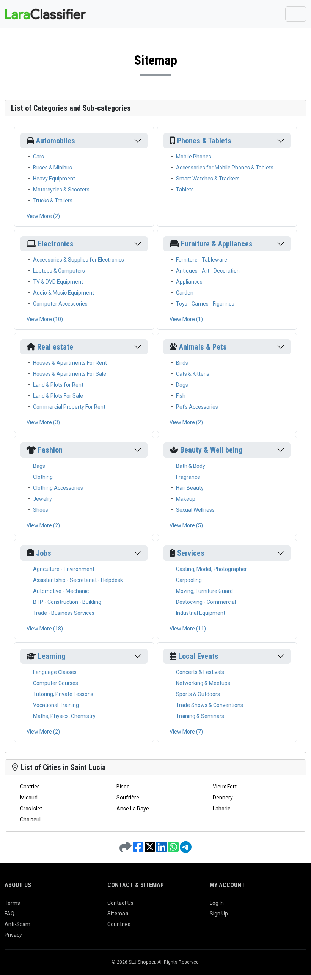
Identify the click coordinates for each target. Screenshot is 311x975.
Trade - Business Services (63, 613)
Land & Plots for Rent (58, 385)
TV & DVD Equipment (58, 282)
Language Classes (55, 672)
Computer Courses (55, 683)
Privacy (13, 935)
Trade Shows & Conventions (209, 705)
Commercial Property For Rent (69, 407)
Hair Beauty (190, 488)
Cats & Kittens (192, 374)
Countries (118, 924)
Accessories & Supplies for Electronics (78, 260)
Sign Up (219, 914)
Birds (182, 363)
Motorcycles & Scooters (61, 190)
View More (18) (45, 628)
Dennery (223, 798)
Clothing (43, 477)
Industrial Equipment (200, 613)
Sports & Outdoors (198, 694)
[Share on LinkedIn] (162, 849)
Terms (12, 903)
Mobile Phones (193, 157)
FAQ (9, 914)
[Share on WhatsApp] (174, 849)
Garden (184, 293)
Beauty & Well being (211, 450)
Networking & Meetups (203, 683)
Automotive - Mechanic (61, 591)
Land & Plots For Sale (58, 396)
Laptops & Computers (59, 271)
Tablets (185, 190)
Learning (51, 656)
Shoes (40, 510)
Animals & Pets (203, 346)
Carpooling (189, 580)
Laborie (222, 809)
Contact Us (120, 903)
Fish (180, 396)
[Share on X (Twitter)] (150, 849)
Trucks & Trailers (52, 201)
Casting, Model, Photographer (211, 569)
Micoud (29, 798)
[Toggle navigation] (295, 14)
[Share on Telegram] (186, 849)
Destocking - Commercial (206, 602)
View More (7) (186, 732)
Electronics (56, 243)
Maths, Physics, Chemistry (64, 716)
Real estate (55, 346)
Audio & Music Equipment (63, 293)
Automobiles (55, 140)
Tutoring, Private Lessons (63, 694)
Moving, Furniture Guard (204, 591)
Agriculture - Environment (63, 569)
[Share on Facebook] (139, 849)
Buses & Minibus (52, 168)
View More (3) (43, 422)
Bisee (123, 787)
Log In (217, 903)
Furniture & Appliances (217, 243)
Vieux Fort (225, 787)
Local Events (198, 656)
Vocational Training (56, 705)
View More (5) (186, 525)
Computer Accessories (60, 304)
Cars (38, 157)
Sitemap (117, 914)
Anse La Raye (132, 809)
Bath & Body (190, 466)
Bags (39, 466)
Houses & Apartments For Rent (70, 363)
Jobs (43, 553)
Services (190, 553)
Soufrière (127, 798)
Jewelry (42, 499)
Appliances (189, 282)
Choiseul (30, 820)
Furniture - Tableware (201, 260)
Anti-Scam (17, 924)
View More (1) (186, 319)
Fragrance (188, 477)
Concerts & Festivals (200, 672)
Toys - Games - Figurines (205, 304)
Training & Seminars (200, 716)
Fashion (50, 450)
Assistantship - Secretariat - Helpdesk (78, 580)
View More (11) (188, 628)
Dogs (182, 385)
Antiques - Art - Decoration (208, 271)
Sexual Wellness (195, 510)
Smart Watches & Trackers (208, 179)
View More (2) (43, 216)
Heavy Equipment (54, 179)
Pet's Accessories (197, 407)
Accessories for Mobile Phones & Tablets (224, 168)
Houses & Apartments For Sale (69, 374)
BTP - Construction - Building (67, 602)
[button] (137, 140)
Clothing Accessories (58, 488)
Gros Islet (31, 809)
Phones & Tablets (204, 140)
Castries (30, 787)
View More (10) (45, 319)
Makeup (185, 499)
